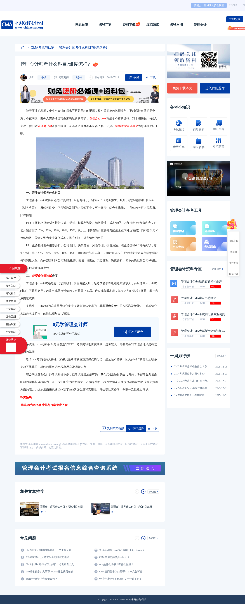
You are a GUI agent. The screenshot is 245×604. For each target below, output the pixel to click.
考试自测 (176, 25)
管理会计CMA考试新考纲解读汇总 (203, 330)
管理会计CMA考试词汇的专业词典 (203, 314)
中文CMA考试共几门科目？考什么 (192, 381)
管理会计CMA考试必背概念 (198, 297)
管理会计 (200, 25)
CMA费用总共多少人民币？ (114, 557)
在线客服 (233, 240)
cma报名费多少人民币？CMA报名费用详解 (49, 571)
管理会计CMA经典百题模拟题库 (201, 281)
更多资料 (217, 269)
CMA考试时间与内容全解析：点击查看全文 (50, 564)
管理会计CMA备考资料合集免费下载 (43, 405)
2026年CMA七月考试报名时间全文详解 (47, 557)
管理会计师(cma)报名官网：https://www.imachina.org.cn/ (123, 550)
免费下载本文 (182, 88)
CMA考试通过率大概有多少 (189, 373)
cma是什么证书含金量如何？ (41, 578)
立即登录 (235, 19)
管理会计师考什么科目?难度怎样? (83, 47)
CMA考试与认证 (42, 47)
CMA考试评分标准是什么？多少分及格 (192, 366)
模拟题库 (152, 25)
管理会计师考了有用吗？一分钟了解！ (120, 578)
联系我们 (233, 274)
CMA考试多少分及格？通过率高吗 (192, 388)
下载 (212, 286)
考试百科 (105, 25)
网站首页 (81, 25)
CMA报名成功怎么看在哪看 (189, 395)
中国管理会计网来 (126, 126)
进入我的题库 (215, 88)
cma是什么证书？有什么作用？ (116, 564)
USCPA (233, 5)
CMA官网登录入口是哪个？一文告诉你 (120, 571)
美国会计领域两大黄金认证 (209, 5)
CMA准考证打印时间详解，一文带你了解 (48, 550)
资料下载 (129, 25)
